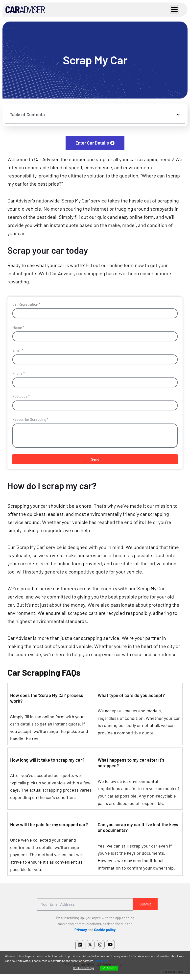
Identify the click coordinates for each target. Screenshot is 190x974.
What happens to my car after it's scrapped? (131, 763)
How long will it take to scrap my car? (47, 760)
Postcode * (21, 396)
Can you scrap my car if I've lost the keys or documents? (138, 827)
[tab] (51, 696)
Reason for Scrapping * (30, 419)
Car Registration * (26, 304)
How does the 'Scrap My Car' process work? (46, 698)
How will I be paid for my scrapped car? (49, 824)
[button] (178, 115)
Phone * (18, 373)
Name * (18, 327)
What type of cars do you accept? (131, 695)
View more (101, 960)
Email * (18, 350)
